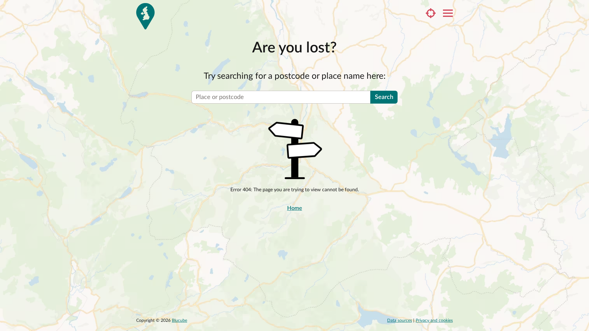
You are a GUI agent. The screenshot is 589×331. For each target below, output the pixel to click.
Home (294, 208)
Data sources (399, 320)
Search (384, 97)
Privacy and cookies (434, 320)
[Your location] (431, 13)
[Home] (145, 16)
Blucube (179, 320)
